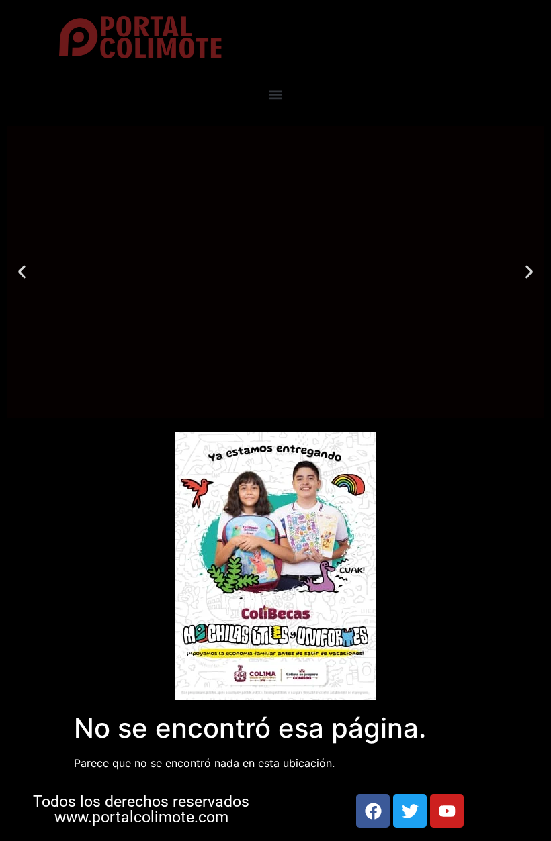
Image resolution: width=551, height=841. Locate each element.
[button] (276, 95)
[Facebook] (373, 811)
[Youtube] (447, 811)
